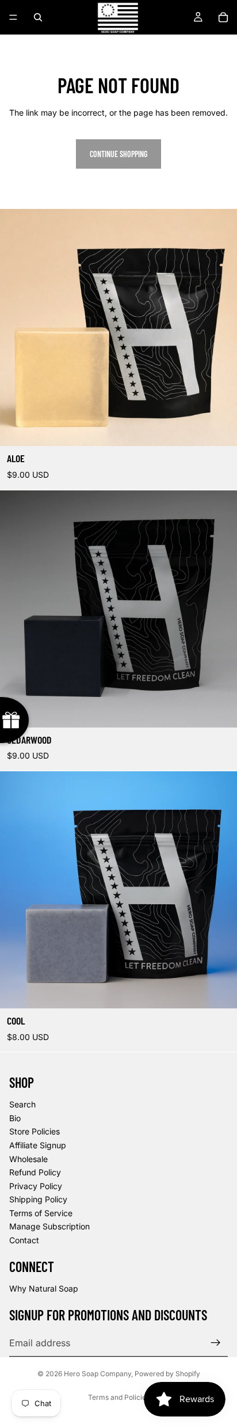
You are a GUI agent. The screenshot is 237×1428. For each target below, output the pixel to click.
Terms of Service (40, 1213)
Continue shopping (118, 154)
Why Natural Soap (43, 1288)
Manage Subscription (49, 1226)
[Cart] (223, 17)
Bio (15, 1118)
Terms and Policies (119, 1397)
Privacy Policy (35, 1186)
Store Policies (34, 1131)
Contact (24, 1240)
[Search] (38, 17)
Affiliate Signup (37, 1145)
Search (22, 1104)
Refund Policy (35, 1172)
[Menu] (13, 17)
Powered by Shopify (167, 1373)
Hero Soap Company (97, 1373)
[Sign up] (216, 1343)
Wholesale (28, 1159)
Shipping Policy (38, 1199)
